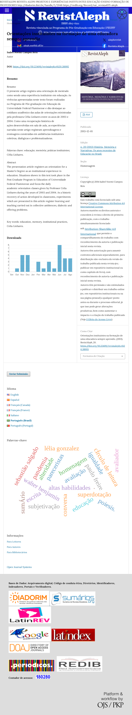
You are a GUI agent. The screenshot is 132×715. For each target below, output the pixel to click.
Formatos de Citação (94, 356)
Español (14, 399)
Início (10, 19)
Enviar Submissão (18, 373)
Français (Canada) (20, 405)
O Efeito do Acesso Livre (99, 319)
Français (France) (20, 410)
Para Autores (13, 547)
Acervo (21, 19)
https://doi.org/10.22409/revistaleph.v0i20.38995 (41, 66)
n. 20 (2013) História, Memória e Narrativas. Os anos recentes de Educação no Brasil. (74, 19)
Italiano (14, 415)
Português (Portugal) (21, 425)
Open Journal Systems (19, 567)
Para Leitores (14, 541)
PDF (87, 114)
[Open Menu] (6, 10)
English (14, 394)
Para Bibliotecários (17, 552)
